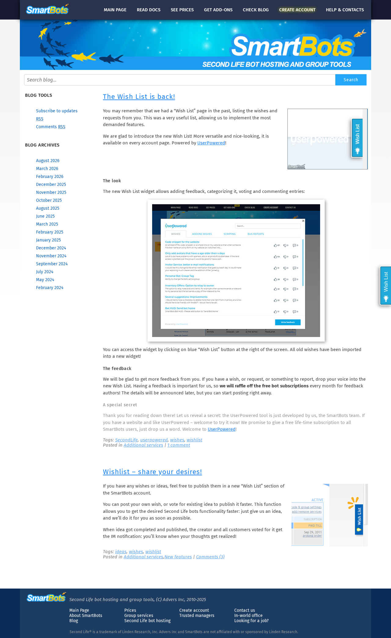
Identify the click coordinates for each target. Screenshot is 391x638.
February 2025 (49, 232)
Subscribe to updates (57, 111)
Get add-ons (218, 10)
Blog (73, 620)
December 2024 (51, 248)
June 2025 (45, 216)
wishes (177, 440)
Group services (138, 615)
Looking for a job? (251, 620)
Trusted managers (196, 615)
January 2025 (48, 240)
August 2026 (47, 160)
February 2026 (49, 176)
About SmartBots (85, 615)
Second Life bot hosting (147, 620)
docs (148, 10)
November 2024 (51, 256)
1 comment (178, 445)
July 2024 (44, 271)
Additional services (143, 445)
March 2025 (47, 224)
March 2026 (47, 168)
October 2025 (49, 200)
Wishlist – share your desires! (152, 472)
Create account (194, 610)
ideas (120, 551)
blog (256, 10)
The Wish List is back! (139, 96)
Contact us (244, 610)
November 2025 (51, 192)
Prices (130, 610)
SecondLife (126, 440)
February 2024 (49, 287)
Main (115, 10)
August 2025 (47, 208)
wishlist (194, 440)
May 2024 (45, 279)
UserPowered (211, 143)
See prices (182, 10)
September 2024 (52, 263)
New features (178, 557)
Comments (50, 126)
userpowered (154, 440)
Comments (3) (210, 557)
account (297, 10)
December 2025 (51, 184)
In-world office (248, 615)
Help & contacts (345, 10)
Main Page (79, 610)
